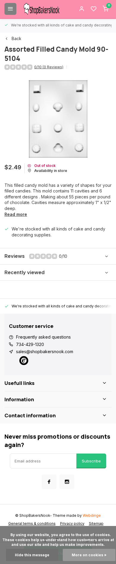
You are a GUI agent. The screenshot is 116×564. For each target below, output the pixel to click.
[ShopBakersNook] (41, 9)
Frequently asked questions (43, 336)
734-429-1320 (30, 344)
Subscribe (91, 461)
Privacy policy (72, 523)
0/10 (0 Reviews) (48, 67)
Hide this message (32, 555)
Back (16, 38)
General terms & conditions (32, 523)
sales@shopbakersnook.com (44, 351)
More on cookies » (89, 555)
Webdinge (92, 515)
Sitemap (96, 523)
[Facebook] (49, 481)
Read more (15, 214)
